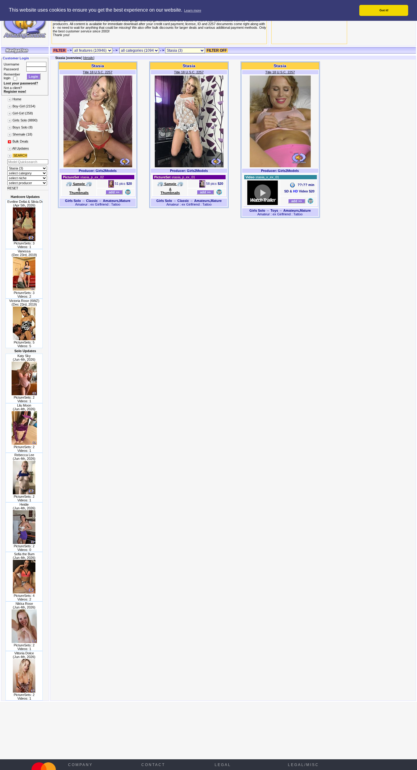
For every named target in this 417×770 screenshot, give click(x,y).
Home (17, 99)
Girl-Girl (18, 113)
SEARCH (20, 155)
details (88, 58)
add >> (114, 192)
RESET (12, 188)
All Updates (20, 148)
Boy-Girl (19, 106)
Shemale (19, 134)
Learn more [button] (192, 10)
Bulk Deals (20, 141)
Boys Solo (20, 127)
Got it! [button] (383, 10)
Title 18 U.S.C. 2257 (97, 72)
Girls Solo (20, 120)
